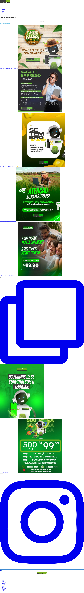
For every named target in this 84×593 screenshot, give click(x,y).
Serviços (3, 9)
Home (3, 11)
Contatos (3, 584)
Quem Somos (4, 8)
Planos (3, 7)
